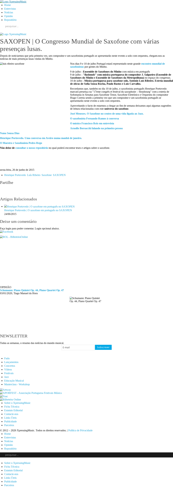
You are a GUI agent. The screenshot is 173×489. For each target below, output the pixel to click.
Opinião (8, 16)
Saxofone (46, 175)
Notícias (8, 12)
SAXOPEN (59, 175)
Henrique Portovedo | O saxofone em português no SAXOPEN (38, 210)
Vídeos (8, 369)
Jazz (6, 376)
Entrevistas (10, 8)
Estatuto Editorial (13, 410)
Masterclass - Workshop (17, 384)
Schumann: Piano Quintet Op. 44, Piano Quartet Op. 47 (32, 290)
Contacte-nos (11, 414)
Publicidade (10, 421)
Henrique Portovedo (15, 175)
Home (7, 5)
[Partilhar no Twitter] (9, 190)
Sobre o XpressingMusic (17, 402)
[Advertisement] (86, 158)
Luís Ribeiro (33, 175)
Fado (7, 358)
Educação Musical (14, 380)
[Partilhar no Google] (16, 190)
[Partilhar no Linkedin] (23, 190)
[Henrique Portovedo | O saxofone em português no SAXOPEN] (39, 206)
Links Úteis (10, 417)
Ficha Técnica (11, 406)
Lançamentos (11, 362)
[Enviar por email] (29, 190)
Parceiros (9, 425)
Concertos (9, 365)
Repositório (10, 19)
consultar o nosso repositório (31, 147)
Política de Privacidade (80, 430)
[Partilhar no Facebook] (2, 190)
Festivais (9, 373)
